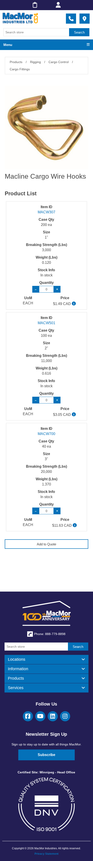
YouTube (40, 716)
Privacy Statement (46, 853)
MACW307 (46, 212)
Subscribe (46, 755)
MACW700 (46, 434)
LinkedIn (53, 716)
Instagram (65, 716)
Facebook (28, 716)
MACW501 (46, 323)
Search (79, 32)
